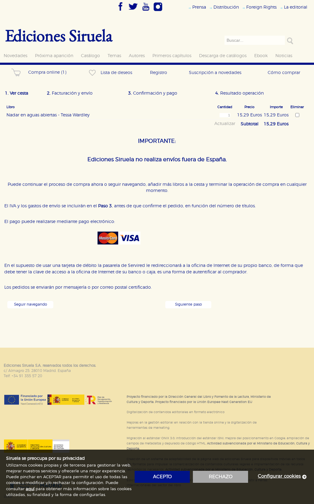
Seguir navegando (30, 304)
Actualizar (224, 124)
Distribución (226, 7)
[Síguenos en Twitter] (133, 11)
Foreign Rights (261, 7)
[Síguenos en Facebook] (120, 11)
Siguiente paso (188, 304)
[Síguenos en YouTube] (145, 11)
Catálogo (90, 55)
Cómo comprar (284, 72)
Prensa (199, 7)
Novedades (15, 55)
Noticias (283, 55)
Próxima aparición (54, 55)
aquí (30, 489)
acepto (162, 477)
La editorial (295, 7)
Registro (158, 72)
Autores (137, 55)
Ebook (261, 55)
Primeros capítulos (171, 55)
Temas (114, 55)
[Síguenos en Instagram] (158, 11)
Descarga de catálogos (223, 55)
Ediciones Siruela (59, 35)
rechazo (220, 477)
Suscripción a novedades (215, 72)
